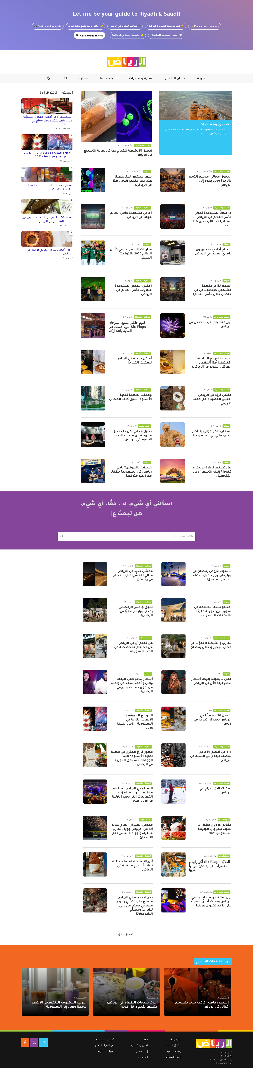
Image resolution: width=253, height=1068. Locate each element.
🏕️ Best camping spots (47, 26)
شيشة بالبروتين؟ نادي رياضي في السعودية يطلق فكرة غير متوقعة (131, 472)
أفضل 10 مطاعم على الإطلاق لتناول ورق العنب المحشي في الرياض (47, 219)
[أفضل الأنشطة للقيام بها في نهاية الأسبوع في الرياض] (116, 116)
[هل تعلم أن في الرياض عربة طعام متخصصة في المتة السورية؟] (95, 646)
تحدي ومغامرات (138, 1045)
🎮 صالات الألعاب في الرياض (125, 26)
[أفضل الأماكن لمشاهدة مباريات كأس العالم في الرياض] (93, 289)
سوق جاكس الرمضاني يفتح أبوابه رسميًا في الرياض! (136, 611)
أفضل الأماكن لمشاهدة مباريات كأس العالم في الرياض (133, 290)
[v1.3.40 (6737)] (214, 1043)
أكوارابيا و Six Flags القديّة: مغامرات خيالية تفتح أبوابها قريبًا (209, 866)
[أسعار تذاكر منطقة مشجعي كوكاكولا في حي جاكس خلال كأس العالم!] (172, 289)
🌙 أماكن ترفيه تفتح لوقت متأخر (85, 26)
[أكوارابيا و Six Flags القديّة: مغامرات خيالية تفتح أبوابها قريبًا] (173, 864)
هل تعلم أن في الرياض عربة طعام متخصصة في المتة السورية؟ (133, 647)
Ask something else (91, 35)
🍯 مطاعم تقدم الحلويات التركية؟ (165, 26)
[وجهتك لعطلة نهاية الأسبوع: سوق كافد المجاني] (93, 398)
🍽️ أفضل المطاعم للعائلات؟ (166, 35)
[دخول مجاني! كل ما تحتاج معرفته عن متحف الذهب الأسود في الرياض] (93, 434)
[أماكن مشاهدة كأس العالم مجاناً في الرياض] (93, 216)
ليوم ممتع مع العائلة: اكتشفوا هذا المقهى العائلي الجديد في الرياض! (211, 363)
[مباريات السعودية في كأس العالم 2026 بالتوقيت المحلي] (93, 253)
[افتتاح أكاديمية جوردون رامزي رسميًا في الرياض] (172, 253)
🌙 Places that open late (205, 26)
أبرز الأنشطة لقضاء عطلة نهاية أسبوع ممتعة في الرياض (132, 866)
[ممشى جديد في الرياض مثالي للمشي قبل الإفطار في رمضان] (95, 574)
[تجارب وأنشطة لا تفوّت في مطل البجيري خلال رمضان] (173, 646)
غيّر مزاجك (175, 1040)
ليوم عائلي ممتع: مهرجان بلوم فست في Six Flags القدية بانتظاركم (127, 327)
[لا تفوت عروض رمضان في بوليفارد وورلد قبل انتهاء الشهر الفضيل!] (173, 574)
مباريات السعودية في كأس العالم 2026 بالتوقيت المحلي (131, 254)
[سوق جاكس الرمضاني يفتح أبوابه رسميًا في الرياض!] (95, 610)
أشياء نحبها (109, 78)
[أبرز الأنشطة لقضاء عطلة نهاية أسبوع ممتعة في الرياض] (95, 864)
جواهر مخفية (173, 1051)
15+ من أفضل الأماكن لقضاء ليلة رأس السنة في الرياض (210, 756)
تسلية (83, 78)
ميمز (145, 1040)
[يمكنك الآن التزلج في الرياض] (173, 791)
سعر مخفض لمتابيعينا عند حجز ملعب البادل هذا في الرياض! (132, 181)
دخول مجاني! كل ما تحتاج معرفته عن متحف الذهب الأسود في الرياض (132, 436)
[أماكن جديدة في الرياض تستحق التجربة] (93, 362)
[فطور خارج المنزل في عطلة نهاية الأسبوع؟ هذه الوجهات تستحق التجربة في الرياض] (95, 755)
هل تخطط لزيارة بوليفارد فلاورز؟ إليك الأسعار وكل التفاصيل (211, 472)
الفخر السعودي (172, 1057)
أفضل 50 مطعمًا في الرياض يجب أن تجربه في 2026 (212, 720)
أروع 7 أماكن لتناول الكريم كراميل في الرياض (49, 252)
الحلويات (143, 1057)
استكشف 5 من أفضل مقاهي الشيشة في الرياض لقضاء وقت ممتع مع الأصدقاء (47, 121)
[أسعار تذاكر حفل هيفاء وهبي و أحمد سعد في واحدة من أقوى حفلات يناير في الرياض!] (95, 682)
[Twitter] (34, 1042)
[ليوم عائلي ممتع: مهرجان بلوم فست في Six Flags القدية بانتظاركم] (93, 325)
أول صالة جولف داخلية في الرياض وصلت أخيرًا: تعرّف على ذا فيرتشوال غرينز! (211, 902)
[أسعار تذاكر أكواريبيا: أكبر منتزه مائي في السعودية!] (172, 434)
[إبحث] (62, 536)
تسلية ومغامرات (141, 78)
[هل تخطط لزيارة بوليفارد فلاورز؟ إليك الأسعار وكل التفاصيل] (172, 471)
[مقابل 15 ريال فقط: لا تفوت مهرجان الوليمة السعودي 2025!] (173, 828)
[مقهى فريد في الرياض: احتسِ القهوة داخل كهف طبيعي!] (172, 398)
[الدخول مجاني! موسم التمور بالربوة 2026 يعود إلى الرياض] (172, 180)
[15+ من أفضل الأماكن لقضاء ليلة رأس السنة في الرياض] (173, 755)
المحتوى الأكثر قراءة (56, 93)
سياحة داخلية (106, 1051)
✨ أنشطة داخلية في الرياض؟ (128, 35)
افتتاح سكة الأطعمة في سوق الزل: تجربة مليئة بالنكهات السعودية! (212, 611)
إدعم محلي (142, 1051)
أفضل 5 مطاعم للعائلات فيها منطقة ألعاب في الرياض (48, 187)
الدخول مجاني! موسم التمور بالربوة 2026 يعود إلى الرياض (210, 181)
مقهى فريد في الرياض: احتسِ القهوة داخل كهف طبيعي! (212, 399)
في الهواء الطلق (104, 1045)
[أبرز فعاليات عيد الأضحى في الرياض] (172, 325)
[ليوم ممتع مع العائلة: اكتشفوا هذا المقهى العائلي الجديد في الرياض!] (172, 362)
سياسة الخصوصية (224, 1063)
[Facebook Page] (25, 1042)
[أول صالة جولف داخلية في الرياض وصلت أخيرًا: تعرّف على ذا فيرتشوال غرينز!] (173, 900)
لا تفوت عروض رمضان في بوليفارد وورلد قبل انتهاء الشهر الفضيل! (212, 575)
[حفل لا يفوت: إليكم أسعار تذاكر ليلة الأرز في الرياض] (173, 682)
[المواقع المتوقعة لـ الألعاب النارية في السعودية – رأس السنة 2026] (95, 719)
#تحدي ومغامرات (214, 125)
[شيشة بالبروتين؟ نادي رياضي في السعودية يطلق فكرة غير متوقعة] (93, 471)
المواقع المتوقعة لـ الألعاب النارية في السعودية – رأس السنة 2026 (48, 155)
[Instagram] (43, 1042)
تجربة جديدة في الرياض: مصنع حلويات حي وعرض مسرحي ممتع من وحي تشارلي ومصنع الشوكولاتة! (134, 906)
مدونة (201, 78)
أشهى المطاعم (105, 1040)
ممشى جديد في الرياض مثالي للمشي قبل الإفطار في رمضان (133, 575)
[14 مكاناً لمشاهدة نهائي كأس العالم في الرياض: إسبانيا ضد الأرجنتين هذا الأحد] (172, 216)
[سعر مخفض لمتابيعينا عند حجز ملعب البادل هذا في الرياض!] (93, 180)
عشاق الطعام (175, 78)
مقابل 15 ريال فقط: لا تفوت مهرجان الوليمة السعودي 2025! (214, 829)
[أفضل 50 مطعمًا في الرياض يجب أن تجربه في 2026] (173, 719)
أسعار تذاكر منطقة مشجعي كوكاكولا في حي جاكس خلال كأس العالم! (212, 290)
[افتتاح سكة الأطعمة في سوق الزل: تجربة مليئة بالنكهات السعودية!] (173, 610)
